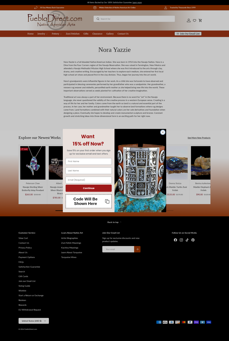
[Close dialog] (162, 132)
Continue (88, 188)
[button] (89, 201)
